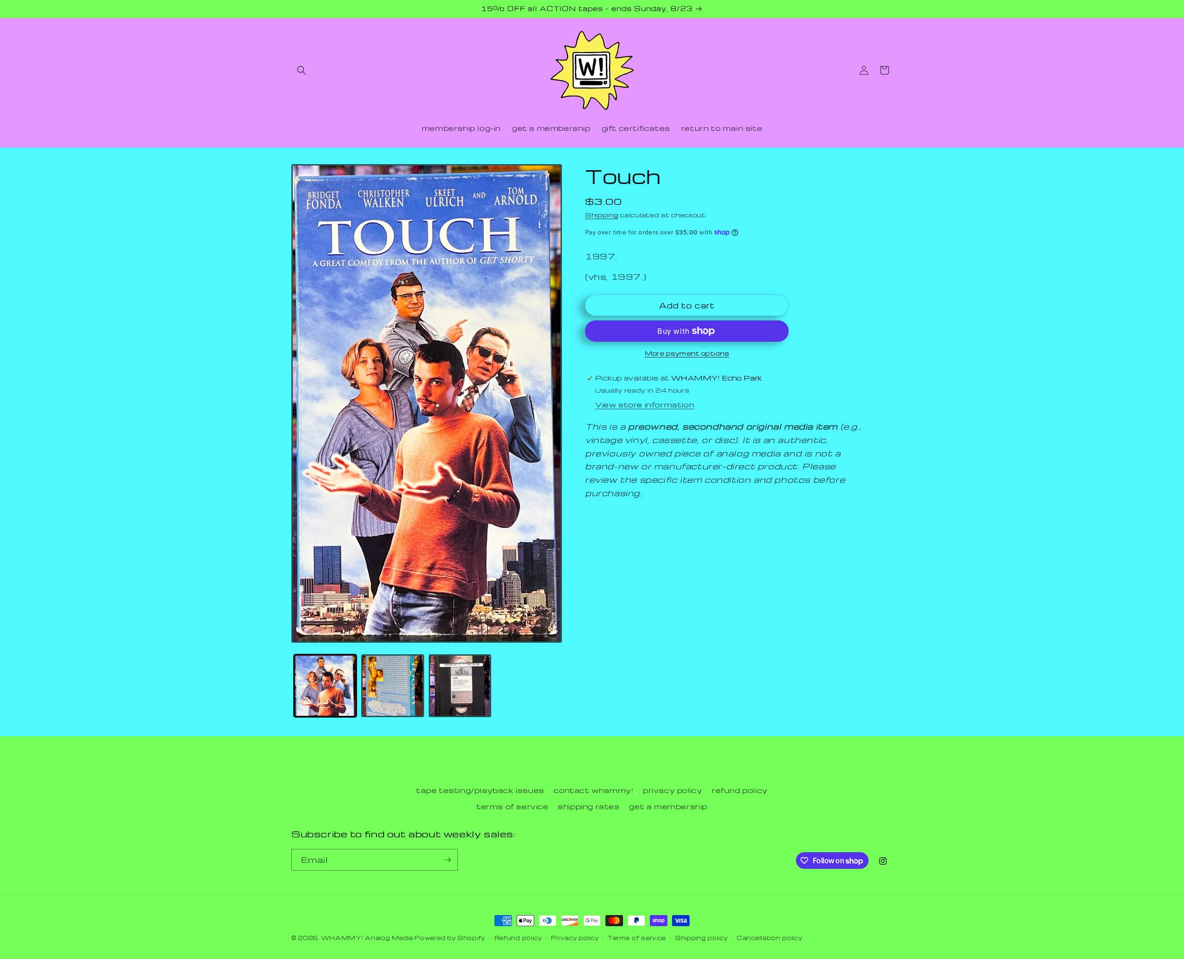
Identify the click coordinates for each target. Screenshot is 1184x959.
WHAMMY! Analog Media (367, 937)
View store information (644, 404)
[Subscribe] (447, 860)
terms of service (512, 806)
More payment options (687, 353)
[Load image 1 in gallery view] (325, 685)
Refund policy (518, 937)
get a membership (668, 806)
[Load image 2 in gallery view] (392, 685)
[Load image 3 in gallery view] (460, 685)
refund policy (740, 790)
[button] (301, 70)
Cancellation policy (769, 937)
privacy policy (672, 790)
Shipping (601, 215)
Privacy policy (574, 937)
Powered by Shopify (449, 937)
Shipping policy (701, 937)
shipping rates (588, 806)
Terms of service (637, 937)
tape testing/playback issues (480, 790)
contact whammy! (593, 790)
